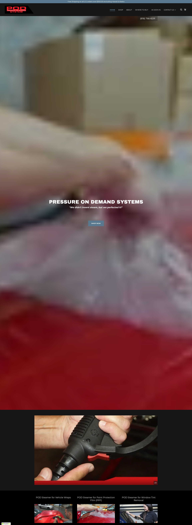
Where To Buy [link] (141, 10)
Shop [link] (120, 10)
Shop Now (96, 223)
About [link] (129, 10)
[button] (170, 10)
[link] (19, 9)
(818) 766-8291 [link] (147, 18)
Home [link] (112, 10)
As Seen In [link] (156, 10)
